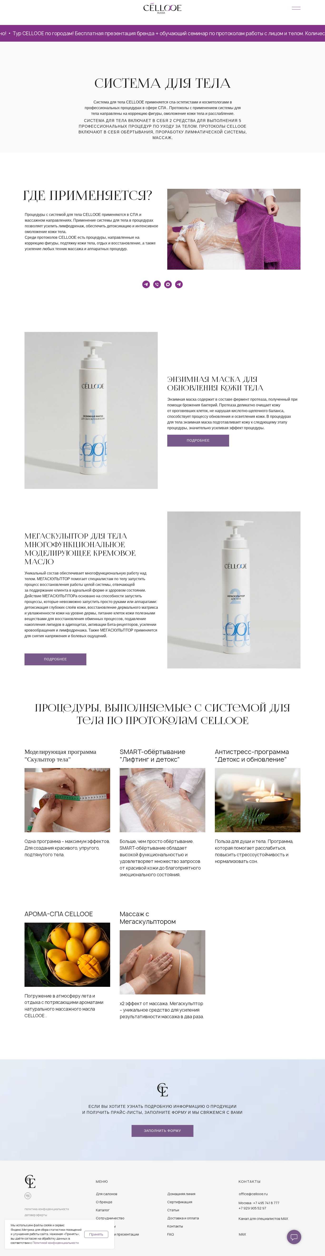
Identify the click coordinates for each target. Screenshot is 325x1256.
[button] (162, 1131)
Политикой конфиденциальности (56, 1243)
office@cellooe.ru (253, 1194)
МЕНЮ (102, 1181)
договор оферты (36, 1215)
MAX (242, 1234)
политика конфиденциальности (47, 1209)
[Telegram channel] (146, 284)
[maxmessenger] (168, 284)
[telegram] (179, 284)
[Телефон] (157, 284)
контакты (250, 1181)
